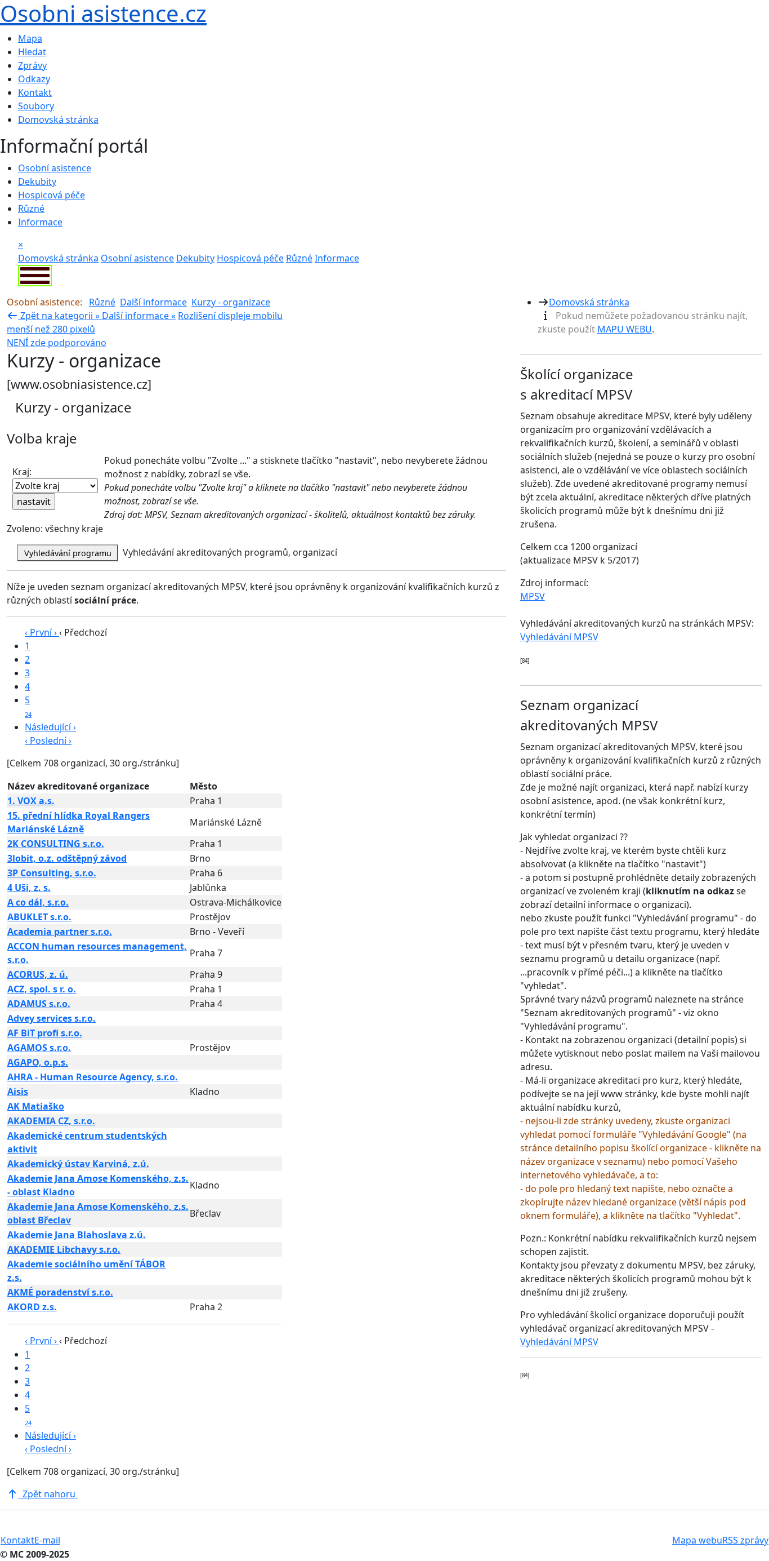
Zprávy (32, 65)
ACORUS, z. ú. (37, 974)
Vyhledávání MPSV (559, 637)
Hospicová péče (51, 195)
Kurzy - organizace (230, 302)
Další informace (153, 302)
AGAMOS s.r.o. (39, 1047)
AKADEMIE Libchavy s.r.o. (63, 1249)
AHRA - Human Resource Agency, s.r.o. (92, 1077)
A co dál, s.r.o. (38, 902)
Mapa (30, 38)
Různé (31, 208)
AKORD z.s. (32, 1307)
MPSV (532, 596)
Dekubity (37, 181)
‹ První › (42, 632)
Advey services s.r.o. (51, 1018)
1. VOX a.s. (31, 801)
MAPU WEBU (624, 329)
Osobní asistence (54, 168)
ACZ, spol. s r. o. (41, 989)
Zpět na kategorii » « (97, 315)
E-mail (47, 1540)
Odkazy (34, 79)
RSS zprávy (745, 1540)
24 (28, 714)
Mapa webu (697, 1540)
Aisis (17, 1091)
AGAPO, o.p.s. (37, 1062)
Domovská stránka (58, 119)
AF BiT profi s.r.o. (44, 1033)
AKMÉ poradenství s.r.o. (60, 1292)
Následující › (50, 727)
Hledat (32, 52)
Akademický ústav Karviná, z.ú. (78, 1164)
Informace (40, 222)
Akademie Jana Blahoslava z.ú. (76, 1235)
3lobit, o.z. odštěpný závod (67, 858)
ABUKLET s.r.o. (39, 917)
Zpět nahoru (48, 1494)
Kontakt (35, 92)
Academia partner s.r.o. (59, 931)
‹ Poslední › (48, 740)
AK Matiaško (35, 1106)
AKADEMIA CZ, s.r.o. (51, 1121)
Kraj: (22, 471)
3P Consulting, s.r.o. (51, 873)
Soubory (36, 106)
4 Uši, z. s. (29, 887)
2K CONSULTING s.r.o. (55, 843)
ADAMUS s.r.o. (38, 1003)
